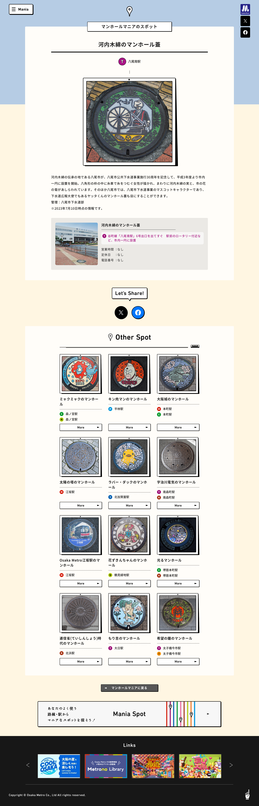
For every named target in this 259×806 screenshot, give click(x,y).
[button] (28, 766)
